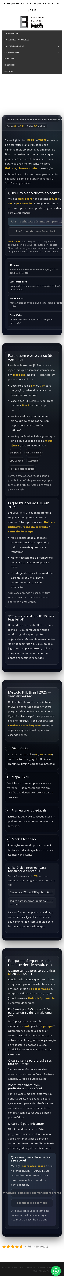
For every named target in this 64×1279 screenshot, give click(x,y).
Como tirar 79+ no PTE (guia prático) (31, 892)
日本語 (32, 10)
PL (58, 3)
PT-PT (33, 3)
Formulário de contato (32, 1202)
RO (53, 3)
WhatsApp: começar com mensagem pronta (32, 1192)
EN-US (15, 3)
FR (44, 3)
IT (49, 3)
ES (39, 3)
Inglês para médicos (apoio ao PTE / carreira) (31, 902)
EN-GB (24, 3)
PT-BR (7, 3)
